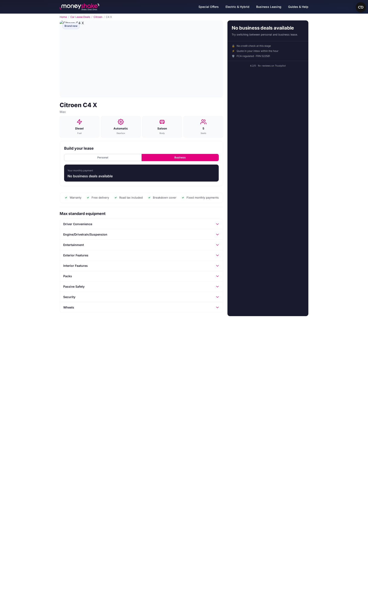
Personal (102, 157)
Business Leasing (268, 7)
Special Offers (208, 7)
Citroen (97, 17)
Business (180, 157)
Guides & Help (298, 7)
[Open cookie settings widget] (361, 7)
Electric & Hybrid (237, 7)
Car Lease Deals (80, 17)
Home (63, 17)
